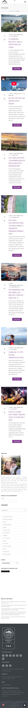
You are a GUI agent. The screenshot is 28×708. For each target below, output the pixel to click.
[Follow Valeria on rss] (17, 655)
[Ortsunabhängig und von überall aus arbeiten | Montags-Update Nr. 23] (14, 272)
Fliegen (5, 527)
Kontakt (14, 707)
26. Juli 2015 (14, 349)
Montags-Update (13, 285)
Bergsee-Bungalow (7, 519)
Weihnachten (6, 551)
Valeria (11, 34)
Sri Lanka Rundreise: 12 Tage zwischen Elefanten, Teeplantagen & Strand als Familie (13, 609)
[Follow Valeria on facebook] (3, 655)
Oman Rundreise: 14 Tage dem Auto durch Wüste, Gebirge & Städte (13, 617)
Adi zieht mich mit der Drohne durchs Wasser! (17, 101)
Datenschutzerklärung (14, 705)
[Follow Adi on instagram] (3, 665)
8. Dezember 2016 (15, 217)
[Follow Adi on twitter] (7, 665)
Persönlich (5, 543)
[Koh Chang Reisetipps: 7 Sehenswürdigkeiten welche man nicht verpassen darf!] (14, 142)
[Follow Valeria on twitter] (21, 655)
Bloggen (5, 535)
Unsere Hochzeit (7, 546)
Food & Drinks (6, 530)
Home (10, 11)
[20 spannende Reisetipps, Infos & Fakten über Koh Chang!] (14, 23)
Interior (5, 541)
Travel (13, 11)
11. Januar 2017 (14, 155)
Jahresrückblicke (7, 554)
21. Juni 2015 (14, 409)
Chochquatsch (6, 532)
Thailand (18, 34)
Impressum (14, 704)
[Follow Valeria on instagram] (10, 655)
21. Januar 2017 (14, 36)
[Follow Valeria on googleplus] (7, 655)
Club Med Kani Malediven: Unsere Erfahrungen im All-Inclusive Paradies (14, 606)
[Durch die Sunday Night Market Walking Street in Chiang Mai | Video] (14, 396)
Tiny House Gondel (7, 516)
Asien (15, 34)
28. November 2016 (15, 287)
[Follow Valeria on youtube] (3, 659)
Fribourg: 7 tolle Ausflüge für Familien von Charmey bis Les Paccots (13, 602)
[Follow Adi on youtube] (10, 665)
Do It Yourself (6, 538)
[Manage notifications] (3, 705)
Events (4, 549)
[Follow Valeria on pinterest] (14, 655)
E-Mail (2, 498)
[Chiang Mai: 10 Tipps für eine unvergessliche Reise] (14, 336)
